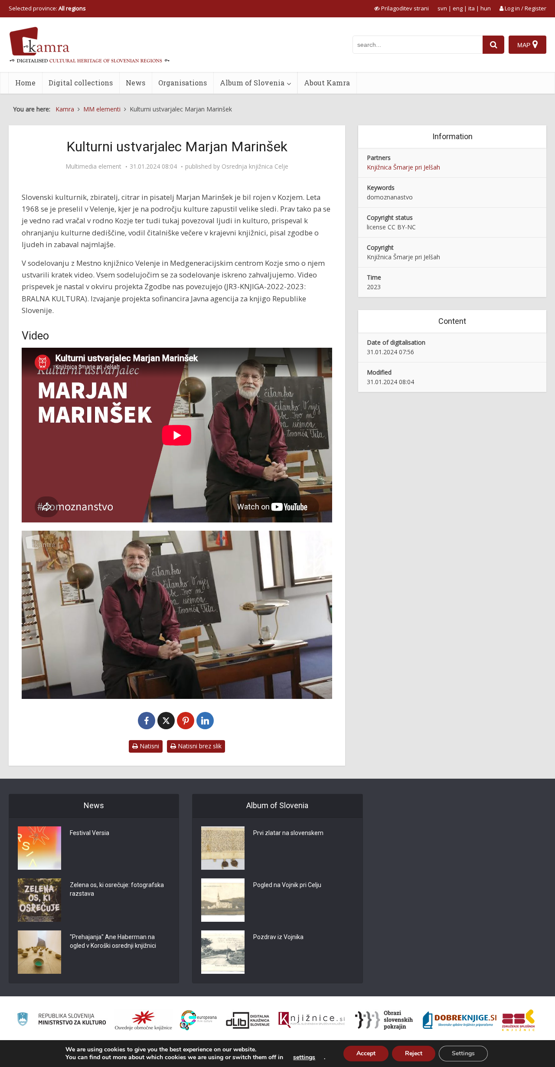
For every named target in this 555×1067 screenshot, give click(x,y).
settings (304, 1057)
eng (458, 8)
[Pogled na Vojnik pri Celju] (223, 900)
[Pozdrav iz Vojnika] (223, 952)
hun (485, 8)
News (135, 82)
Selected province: (47, 8)
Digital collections (81, 82)
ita (471, 8)
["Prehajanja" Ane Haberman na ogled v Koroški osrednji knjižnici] (39, 952)
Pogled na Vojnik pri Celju (287, 884)
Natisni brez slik (199, 746)
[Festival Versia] (39, 848)
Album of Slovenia (252, 82)
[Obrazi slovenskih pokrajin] (384, 1020)
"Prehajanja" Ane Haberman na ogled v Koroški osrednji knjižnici (113, 941)
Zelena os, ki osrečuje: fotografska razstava (117, 889)
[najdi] (493, 45)
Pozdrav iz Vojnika (278, 936)
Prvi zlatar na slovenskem (288, 832)
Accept (365, 1053)
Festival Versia (89, 832)
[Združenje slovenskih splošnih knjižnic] (311, 1020)
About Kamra (327, 82)
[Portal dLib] (248, 1020)
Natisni (148, 746)
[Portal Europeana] (198, 1020)
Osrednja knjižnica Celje (255, 166)
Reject (413, 1053)
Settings (463, 1053)
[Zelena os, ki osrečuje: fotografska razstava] (39, 900)
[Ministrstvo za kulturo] (61, 1020)
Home (25, 82)
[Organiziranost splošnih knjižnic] (143, 1020)
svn (442, 8)
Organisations (182, 82)
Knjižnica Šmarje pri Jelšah (403, 167)
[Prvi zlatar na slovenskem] (223, 848)
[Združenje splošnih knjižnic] (518, 1020)
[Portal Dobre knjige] (459, 1020)
